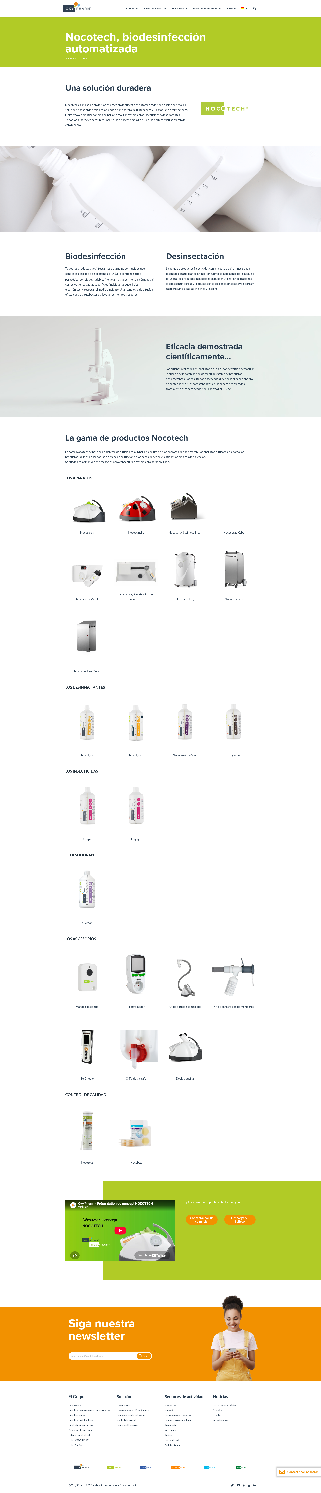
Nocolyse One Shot (185, 755)
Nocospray (87, 532)
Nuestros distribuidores (81, 1419)
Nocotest (87, 1162)
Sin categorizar (220, 1419)
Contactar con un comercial (201, 1219)
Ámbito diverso (173, 1445)
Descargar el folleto (240, 1219)
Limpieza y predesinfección (131, 1414)
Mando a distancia (87, 1006)
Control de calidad (126, 1419)
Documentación (129, 1485)
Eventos (217, 1414)
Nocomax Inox (234, 599)
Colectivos (170, 1404)
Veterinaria (170, 1430)
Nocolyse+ (136, 755)
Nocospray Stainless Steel (185, 532)
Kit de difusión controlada (185, 1006)
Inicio (68, 58)
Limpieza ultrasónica (127, 1424)
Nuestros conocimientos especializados (89, 1409)
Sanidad (169, 1409)
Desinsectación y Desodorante (133, 1409)
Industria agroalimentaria (178, 1419)
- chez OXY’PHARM (79, 1440)
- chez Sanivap (76, 1445)
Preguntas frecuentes (80, 1430)
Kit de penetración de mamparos (233, 1006)
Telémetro (87, 1078)
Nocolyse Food (234, 755)
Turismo (169, 1435)
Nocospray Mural (87, 599)
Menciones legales (105, 1485)
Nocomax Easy (185, 599)
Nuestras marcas (77, 1414)
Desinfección (123, 1404)
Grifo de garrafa (136, 1078)
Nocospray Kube (233, 532)
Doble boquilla (185, 1078)
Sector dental (172, 1440)
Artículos (217, 1409)
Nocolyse (87, 755)
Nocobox (136, 1162)
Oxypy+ (136, 839)
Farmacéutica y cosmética (178, 1414)
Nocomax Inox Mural (87, 671)
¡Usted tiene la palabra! (225, 1404)
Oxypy (87, 839)
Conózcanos (75, 1404)
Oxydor (87, 923)
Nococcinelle (136, 532)
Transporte (171, 1424)
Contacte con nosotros (81, 1424)
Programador (136, 1006)
